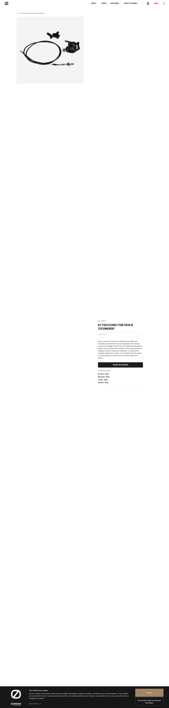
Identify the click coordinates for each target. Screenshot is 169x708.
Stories (104, 3)
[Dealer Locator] (148, 3)
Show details (33, 704)
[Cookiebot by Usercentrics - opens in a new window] (16, 704)
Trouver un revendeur (120, 365)
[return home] (6, 3)
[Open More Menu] (164, 3)
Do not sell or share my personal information (149, 702)
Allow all (149, 693)
